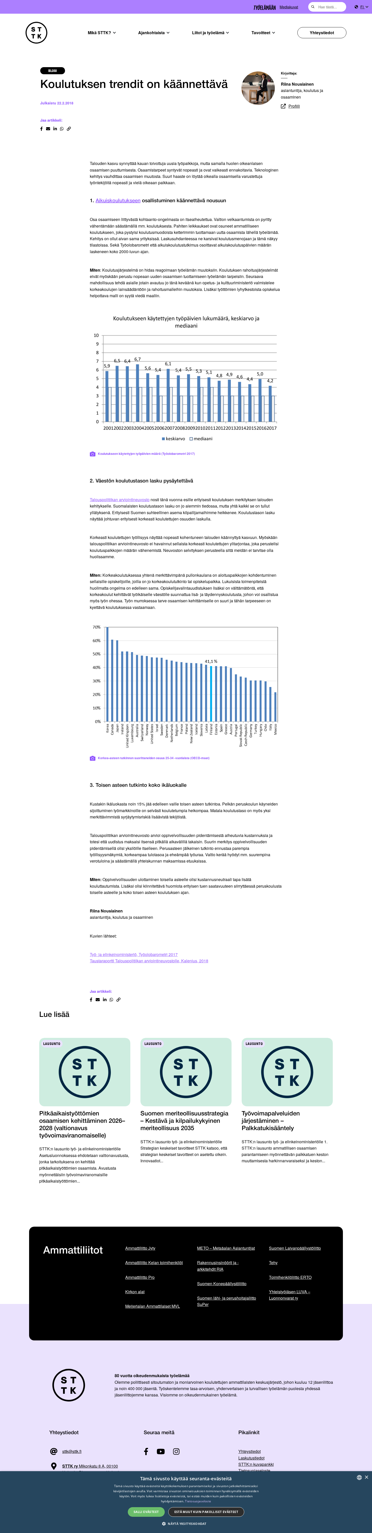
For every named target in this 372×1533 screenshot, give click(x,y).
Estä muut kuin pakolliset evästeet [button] (206, 1512)
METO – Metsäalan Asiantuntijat (226, 1248)
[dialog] (186, 1502)
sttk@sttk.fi (71, 1451)
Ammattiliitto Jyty (140, 1248)
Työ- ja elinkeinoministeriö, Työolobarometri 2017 (134, 954)
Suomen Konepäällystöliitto (221, 1283)
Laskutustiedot (251, 1458)
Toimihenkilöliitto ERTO (290, 1277)
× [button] (366, 1477)
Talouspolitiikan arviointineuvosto (120, 499)
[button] (186, 1524)
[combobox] (327, 7)
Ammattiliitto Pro (140, 1277)
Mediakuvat (289, 6)
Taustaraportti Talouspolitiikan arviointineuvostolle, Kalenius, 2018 (149, 961)
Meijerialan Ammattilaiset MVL (152, 1306)
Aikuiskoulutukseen (118, 201)
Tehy (273, 1262)
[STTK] (36, 33)
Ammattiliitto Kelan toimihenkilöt (154, 1262)
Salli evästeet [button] (146, 1512)
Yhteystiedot (322, 32)
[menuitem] (364, 7)
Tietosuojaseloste (254, 1470)
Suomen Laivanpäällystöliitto (295, 1248)
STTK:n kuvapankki (256, 1464)
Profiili (294, 106)
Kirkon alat (134, 1292)
